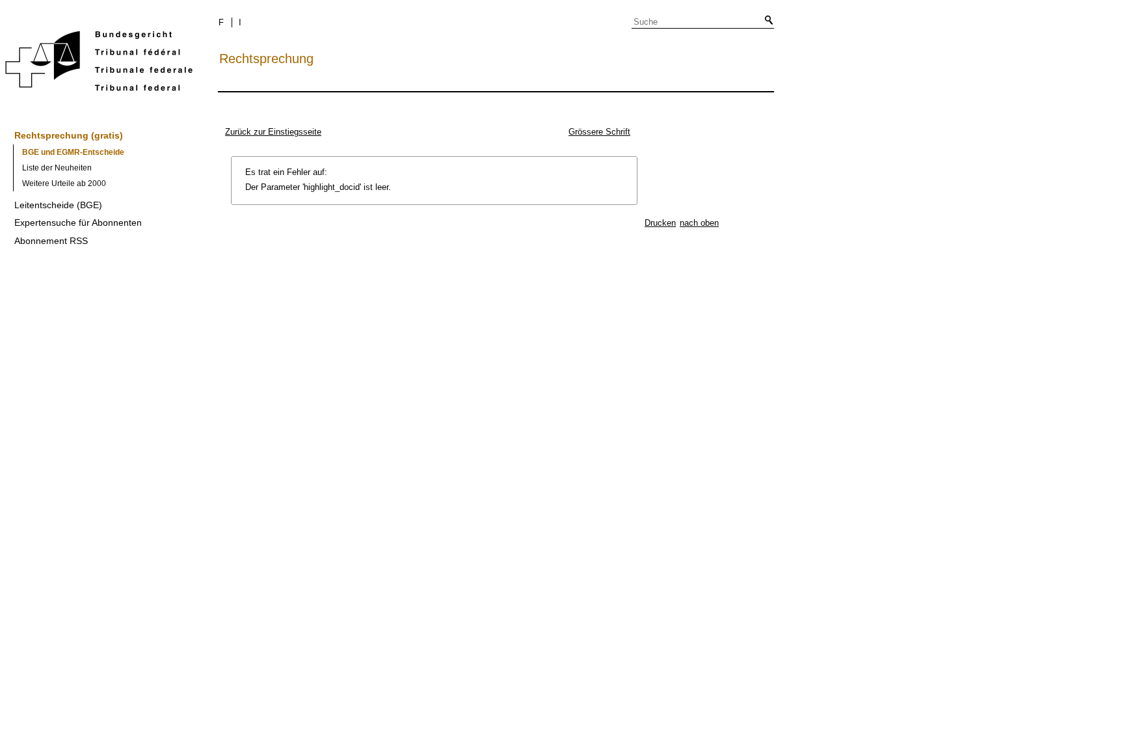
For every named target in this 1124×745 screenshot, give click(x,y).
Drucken (660, 223)
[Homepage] (99, 63)
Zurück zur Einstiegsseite (273, 132)
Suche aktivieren (766, 21)
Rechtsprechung (266, 58)
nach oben (699, 223)
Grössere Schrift (599, 132)
